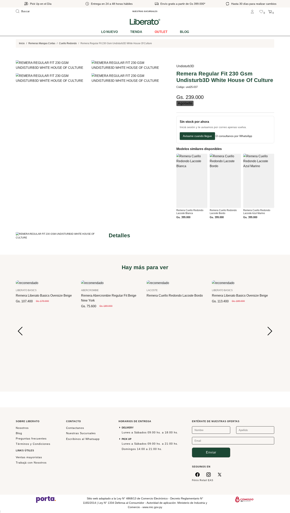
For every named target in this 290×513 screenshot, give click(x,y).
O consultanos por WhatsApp (234, 136)
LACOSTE (152, 290)
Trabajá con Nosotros (31, 462)
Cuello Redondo (68, 43)
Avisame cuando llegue (197, 136)
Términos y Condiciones (33, 443)
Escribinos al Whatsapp (83, 438)
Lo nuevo (109, 32)
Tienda (136, 32)
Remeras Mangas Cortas (41, 43)
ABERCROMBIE (90, 290)
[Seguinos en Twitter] (219, 474)
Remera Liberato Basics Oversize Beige (44, 295)
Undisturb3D (185, 66)
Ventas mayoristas (29, 457)
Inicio (22, 43)
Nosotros (22, 427)
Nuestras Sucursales (81, 433)
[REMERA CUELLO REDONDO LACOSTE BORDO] (158, 282)
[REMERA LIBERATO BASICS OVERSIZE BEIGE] (27, 282)
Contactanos (75, 427)
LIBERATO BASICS (26, 290)
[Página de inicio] (145, 21)
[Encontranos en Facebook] (197, 474)
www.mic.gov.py (152, 507)
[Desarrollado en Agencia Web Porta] (46, 499)
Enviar (211, 452)
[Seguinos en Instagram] (208, 474)
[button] (20, 331)
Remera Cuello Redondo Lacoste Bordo (175, 295)
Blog (184, 32)
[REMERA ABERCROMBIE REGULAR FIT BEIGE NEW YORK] (92, 282)
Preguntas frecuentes (31, 438)
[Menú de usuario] (252, 11)
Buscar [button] (25, 11)
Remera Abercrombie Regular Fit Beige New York (108, 298)
